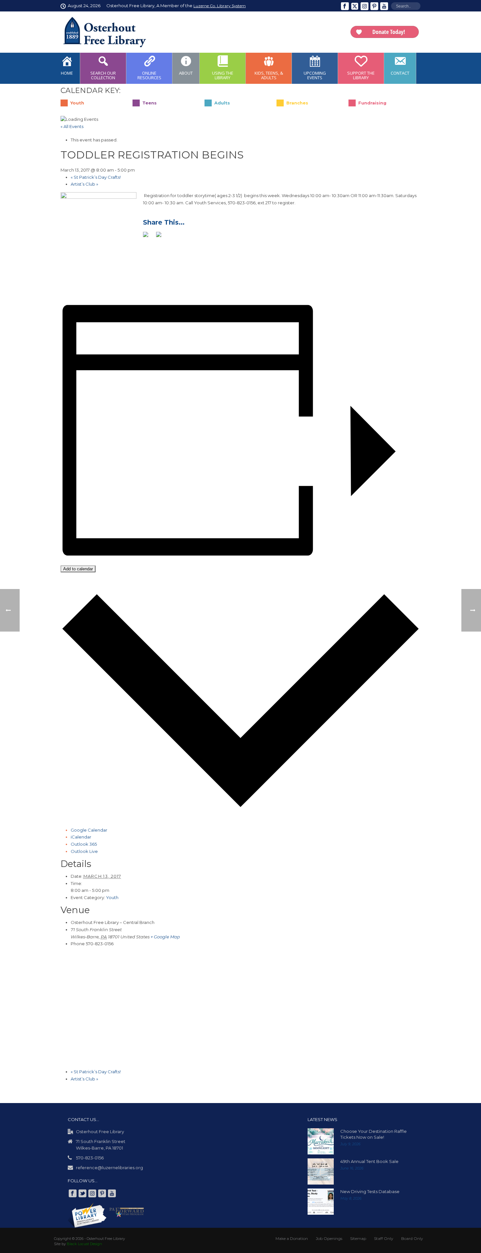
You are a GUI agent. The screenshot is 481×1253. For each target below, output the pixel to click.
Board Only (412, 1238)
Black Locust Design (84, 1244)
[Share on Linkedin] (174, 236)
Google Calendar (89, 830)
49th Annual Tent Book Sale (369, 1161)
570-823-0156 (90, 1157)
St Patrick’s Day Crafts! (96, 177)
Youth (112, 897)
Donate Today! (388, 32)
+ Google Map (165, 936)
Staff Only (383, 1238)
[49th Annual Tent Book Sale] (321, 1171)
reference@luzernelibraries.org (109, 1167)
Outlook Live (84, 851)
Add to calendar (78, 568)
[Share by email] (187, 236)
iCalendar (81, 836)
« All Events (72, 126)
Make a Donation (292, 1238)
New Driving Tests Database (370, 1191)
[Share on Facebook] (148, 236)
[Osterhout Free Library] (101, 32)
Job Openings (329, 1238)
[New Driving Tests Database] (321, 1202)
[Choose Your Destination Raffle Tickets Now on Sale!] (321, 1141)
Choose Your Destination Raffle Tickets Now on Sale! (373, 1134)
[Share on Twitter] (161, 236)
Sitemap (358, 1238)
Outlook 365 (84, 844)
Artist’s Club (84, 184)
